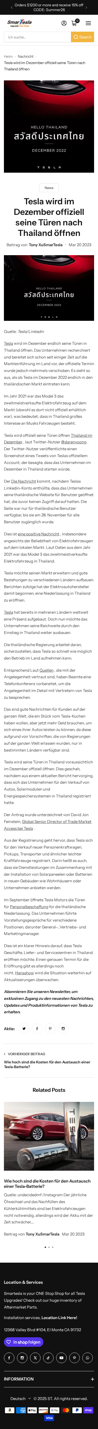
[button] (11, 7)
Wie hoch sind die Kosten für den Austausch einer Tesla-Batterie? (47, 1183)
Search (85, 37)
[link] (24, 1028)
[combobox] (37, 37)
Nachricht (25, 56)
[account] (64, 23)
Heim (8, 56)
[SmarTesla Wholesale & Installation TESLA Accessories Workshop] (20, 23)
